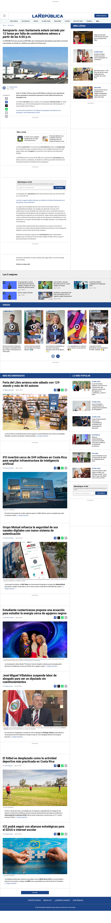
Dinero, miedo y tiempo (25, 292)
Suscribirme (59, 187)
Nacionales (96, 435)
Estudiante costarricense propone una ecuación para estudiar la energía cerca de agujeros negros (34, 611)
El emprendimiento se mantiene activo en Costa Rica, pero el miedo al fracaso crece (56, 138)
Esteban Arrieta (13, 87)
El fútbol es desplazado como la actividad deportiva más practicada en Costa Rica (29, 760)
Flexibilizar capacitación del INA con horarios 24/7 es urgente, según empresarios (63, 294)
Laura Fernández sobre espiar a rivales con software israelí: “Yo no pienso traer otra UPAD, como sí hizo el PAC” (99, 474)
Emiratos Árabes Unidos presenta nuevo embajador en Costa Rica (100, 56)
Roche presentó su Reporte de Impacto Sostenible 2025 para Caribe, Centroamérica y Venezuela (12, 348)
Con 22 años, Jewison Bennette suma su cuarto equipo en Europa (62, 283)
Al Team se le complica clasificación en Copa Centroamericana (31, 138)
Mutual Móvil (60, 584)
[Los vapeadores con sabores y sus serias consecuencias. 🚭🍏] (77, 327)
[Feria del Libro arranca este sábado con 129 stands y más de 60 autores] (35, 412)
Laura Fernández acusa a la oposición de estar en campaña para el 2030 (99, 458)
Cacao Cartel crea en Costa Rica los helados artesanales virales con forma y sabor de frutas (100, 93)
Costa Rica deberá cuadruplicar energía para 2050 (97, 283)
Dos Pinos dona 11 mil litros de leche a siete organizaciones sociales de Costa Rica (101, 74)
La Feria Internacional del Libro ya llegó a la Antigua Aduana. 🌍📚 (32, 347)
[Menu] (5, 15)
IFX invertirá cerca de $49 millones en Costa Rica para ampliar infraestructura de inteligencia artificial (35, 460)
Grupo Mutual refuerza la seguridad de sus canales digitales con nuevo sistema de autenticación (30, 530)
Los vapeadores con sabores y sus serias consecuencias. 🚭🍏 (77, 347)
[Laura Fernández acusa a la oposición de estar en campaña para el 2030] (81, 457)
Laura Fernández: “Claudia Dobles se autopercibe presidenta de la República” (99, 406)
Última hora (11, 25)
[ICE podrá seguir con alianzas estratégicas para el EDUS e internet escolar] (35, 856)
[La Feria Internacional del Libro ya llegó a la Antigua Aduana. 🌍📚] (33, 327)
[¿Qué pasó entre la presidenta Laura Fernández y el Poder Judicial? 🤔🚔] (98, 327)
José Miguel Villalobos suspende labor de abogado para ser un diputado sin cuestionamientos (30, 679)
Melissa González (9, 390)
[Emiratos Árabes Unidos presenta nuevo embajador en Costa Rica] (83, 55)
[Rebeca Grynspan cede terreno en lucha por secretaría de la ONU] (83, 37)
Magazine (97, 87)
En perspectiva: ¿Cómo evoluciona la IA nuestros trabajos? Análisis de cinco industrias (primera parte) (26, 284)
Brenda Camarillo (9, 468)
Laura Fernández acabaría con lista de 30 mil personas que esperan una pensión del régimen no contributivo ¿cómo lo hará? (99, 389)
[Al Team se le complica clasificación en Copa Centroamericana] (20, 138)
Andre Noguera (9, 765)
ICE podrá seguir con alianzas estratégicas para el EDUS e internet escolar (33, 828)
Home (4, 25)
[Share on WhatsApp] (6, 109)
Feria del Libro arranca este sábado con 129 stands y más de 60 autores (31, 384)
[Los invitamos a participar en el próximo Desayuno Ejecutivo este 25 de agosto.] (55, 327)
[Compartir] (6, 116)
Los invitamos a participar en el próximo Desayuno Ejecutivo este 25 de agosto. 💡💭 (55, 348)
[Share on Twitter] (6, 105)
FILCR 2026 (10, 434)
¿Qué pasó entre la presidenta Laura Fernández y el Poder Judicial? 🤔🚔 (98, 347)
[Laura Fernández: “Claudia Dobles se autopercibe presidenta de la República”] (81, 406)
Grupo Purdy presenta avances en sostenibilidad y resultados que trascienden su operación (99, 423)
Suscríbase (78, 900)
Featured (95, 453)
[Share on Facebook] (6, 102)
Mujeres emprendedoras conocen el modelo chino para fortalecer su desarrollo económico (98, 441)
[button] (101, 15)
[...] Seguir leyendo (42, 436)
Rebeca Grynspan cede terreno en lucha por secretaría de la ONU (101, 37)
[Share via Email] (6, 112)
